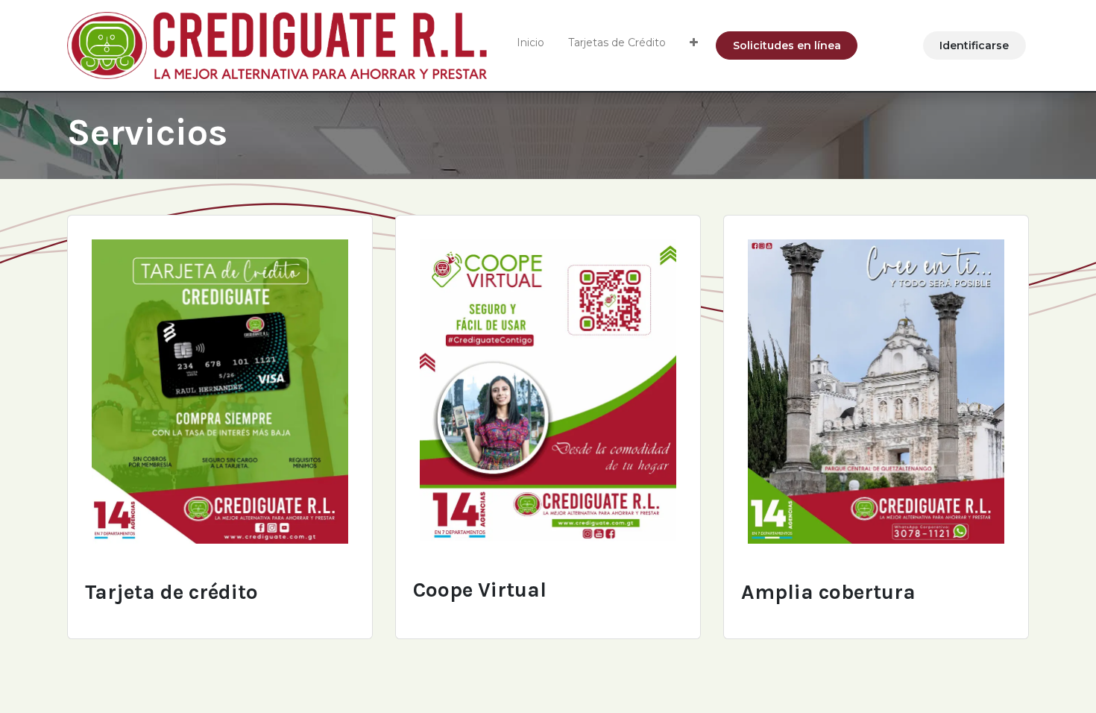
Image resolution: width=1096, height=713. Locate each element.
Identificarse (974, 45)
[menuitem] (530, 46)
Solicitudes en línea (787, 45)
